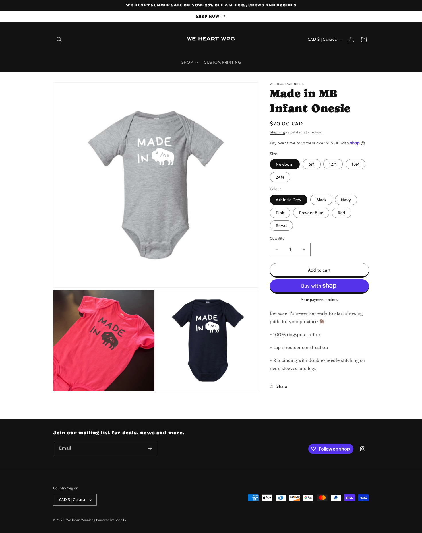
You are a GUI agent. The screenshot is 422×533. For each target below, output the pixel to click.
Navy (346, 199)
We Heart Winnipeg (80, 520)
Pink (280, 212)
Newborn (285, 164)
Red (341, 212)
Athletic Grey (288, 199)
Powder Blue (311, 212)
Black (321, 199)
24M (280, 177)
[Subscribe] (150, 448)
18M (355, 164)
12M (333, 164)
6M (312, 164)
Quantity (277, 238)
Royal (281, 225)
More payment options (319, 299)
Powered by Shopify (111, 520)
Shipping (277, 132)
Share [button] (281, 386)
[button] (59, 39)
